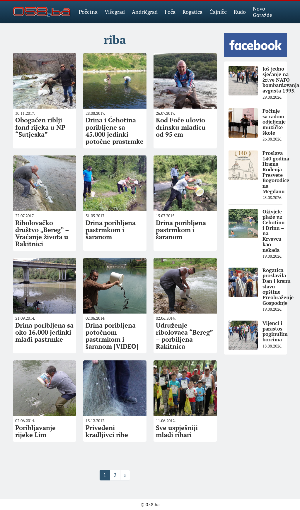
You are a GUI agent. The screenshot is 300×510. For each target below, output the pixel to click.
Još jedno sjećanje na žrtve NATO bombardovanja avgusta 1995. (280, 79)
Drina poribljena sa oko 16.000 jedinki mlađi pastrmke (44, 332)
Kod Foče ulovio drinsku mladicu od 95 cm (181, 127)
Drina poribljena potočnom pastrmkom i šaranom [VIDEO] (112, 336)
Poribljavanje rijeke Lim (35, 431)
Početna (88, 11)
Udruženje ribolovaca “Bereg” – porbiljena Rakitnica (184, 336)
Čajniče (218, 11)
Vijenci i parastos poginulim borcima (275, 331)
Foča (170, 11)
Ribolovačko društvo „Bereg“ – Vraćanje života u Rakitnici (42, 233)
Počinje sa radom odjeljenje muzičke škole (274, 121)
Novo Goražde (262, 11)
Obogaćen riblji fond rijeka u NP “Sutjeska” (40, 127)
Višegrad (115, 11)
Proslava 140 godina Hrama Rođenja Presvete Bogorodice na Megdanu (275, 172)
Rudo (240, 11)
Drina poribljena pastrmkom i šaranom (111, 229)
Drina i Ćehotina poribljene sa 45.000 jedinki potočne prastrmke (115, 131)
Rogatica (192, 11)
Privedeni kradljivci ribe (107, 431)
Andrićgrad (145, 11)
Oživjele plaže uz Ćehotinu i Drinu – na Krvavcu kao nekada (273, 230)
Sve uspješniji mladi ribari (177, 431)
